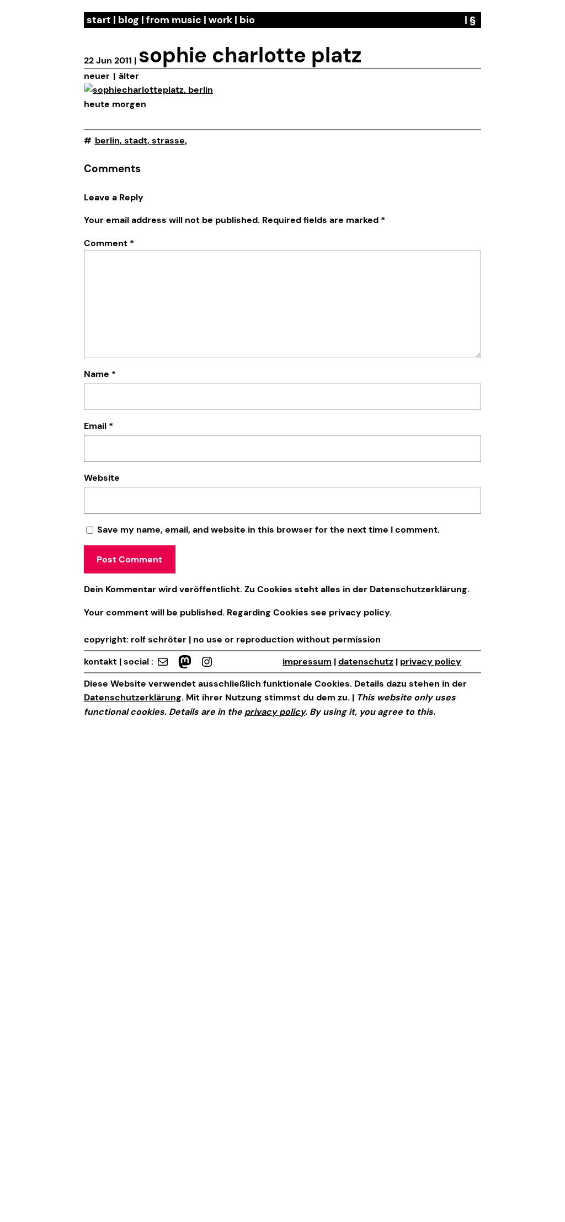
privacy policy (358, 612)
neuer (97, 76)
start (99, 19)
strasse (168, 140)
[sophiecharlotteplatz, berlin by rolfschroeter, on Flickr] (148, 89)
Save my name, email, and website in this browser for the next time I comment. (268, 529)
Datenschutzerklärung (418, 589)
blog (128, 19)
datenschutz (365, 661)
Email (98, 426)
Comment (109, 243)
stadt (135, 140)
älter (129, 76)
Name (100, 374)
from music (173, 19)
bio (247, 19)
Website (102, 478)
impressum (307, 661)
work (220, 19)
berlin (107, 140)
